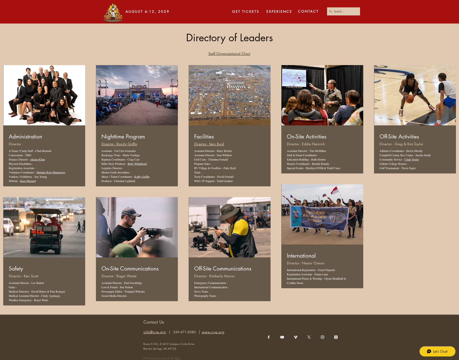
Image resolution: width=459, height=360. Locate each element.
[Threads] (336, 337)
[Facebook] (268, 337)
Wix (177, 358)
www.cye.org (213, 332)
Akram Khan (37, 159)
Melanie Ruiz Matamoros (51, 172)
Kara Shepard (28, 181)
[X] (309, 337)
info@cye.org (154, 332)
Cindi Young (411, 159)
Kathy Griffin (142, 176)
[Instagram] (322, 337)
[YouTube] (282, 337)
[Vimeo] (295, 337)
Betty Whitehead (137, 164)
